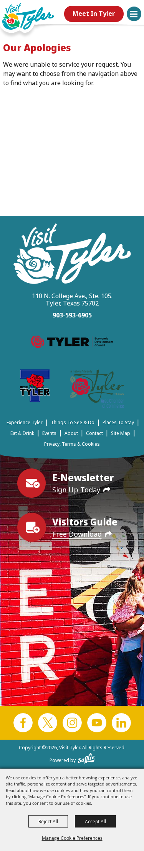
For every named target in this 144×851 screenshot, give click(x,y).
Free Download (77, 534)
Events (49, 433)
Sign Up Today (76, 489)
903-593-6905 (72, 315)
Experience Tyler (25, 422)
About (71, 433)
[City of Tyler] (35, 387)
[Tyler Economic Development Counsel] (72, 343)
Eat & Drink (22, 433)
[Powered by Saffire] (86, 756)
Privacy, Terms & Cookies (72, 444)
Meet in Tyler (94, 13)
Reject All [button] (48, 821)
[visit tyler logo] (72, 254)
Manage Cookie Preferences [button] (72, 838)
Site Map (120, 433)
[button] (134, 14)
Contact (94, 433)
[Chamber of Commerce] (97, 390)
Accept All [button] (95, 821)
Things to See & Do (72, 422)
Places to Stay (118, 422)
